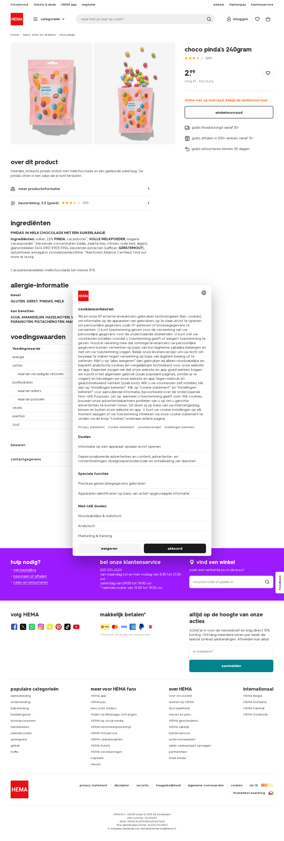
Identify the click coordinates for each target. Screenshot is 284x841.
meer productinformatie (39, 189)
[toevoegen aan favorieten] (268, 73)
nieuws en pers (180, 714)
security (142, 785)
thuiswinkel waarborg (249, 793)
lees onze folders (103, 708)
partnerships (178, 752)
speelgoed (19, 739)
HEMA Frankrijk (254, 708)
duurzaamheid (179, 708)
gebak (15, 745)
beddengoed (20, 714)
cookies (237, 785)
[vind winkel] (267, 582)
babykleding (20, 708)
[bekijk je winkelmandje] (268, 19)
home (15, 35)
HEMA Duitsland (254, 702)
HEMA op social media (107, 721)
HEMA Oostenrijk (255, 714)
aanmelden (231, 666)
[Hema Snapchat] (50, 627)
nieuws (96, 764)
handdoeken (20, 727)
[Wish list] (257, 19)
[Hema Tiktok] (67, 627)
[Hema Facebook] (14, 627)
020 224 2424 (111, 570)
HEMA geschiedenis (183, 721)
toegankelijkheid (168, 785)
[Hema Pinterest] (58, 627)
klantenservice (179, 733)
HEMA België (252, 696)
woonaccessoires (23, 721)
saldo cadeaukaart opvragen (190, 745)
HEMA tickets (100, 745)
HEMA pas (98, 702)
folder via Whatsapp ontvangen (114, 714)
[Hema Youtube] (76, 627)
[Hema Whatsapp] (32, 627)
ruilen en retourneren (30, 582)
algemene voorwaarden (206, 785)
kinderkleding (20, 702)
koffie (14, 752)
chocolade (67, 35)
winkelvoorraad (229, 112)
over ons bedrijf (180, 696)
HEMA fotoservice (104, 733)
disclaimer (121, 785)
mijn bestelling (24, 570)
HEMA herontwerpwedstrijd (111, 727)
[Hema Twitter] (23, 627)
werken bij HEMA (181, 702)
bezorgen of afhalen (30, 576)
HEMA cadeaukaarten (107, 739)
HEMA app (98, 696)
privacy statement (93, 785)
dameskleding (21, 696)
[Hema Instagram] (41, 627)
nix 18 (254, 785)
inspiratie (97, 758)
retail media (177, 758)
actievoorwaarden (182, 739)
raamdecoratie (21, 733)
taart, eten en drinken (39, 35)
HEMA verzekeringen (106, 752)
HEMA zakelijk (179, 727)
